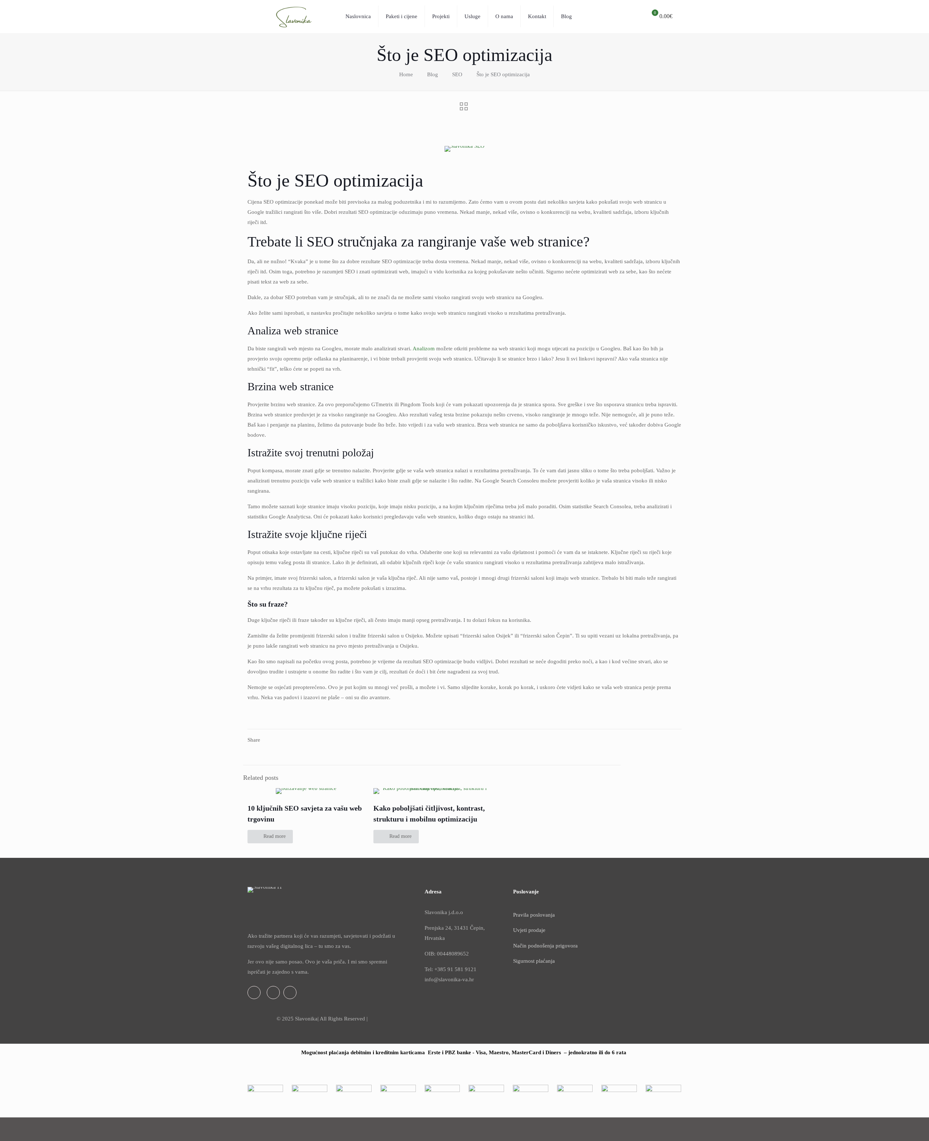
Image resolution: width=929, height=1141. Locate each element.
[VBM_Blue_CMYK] (265, 1090)
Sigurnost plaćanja (534, 961)
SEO (457, 74)
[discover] (486, 1096)
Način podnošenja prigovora (545, 946)
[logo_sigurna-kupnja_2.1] (619, 1092)
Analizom (424, 348)
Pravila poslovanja (534, 915)
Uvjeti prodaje (529, 930)
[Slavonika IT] (291, 16)
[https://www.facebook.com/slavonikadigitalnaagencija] (254, 992)
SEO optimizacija (358, 180)
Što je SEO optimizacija (503, 74)
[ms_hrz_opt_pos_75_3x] (398, 1090)
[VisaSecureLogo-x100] (575, 1102)
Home (406, 74)
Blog (432, 74)
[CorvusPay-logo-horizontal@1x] (663, 1088)
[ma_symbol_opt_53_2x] (354, 1097)
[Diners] (442, 1098)
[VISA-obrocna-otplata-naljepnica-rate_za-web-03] (309, 1097)
